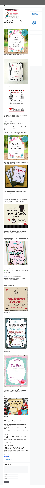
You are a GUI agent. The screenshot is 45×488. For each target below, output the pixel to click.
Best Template (38, 486)
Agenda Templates (34, 13)
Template (7, 458)
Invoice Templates (34, 22)
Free (5, 458)
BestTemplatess (7, 5)
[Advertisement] (36, 48)
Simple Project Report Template (8, 459)
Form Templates (34, 20)
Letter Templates (34, 23)
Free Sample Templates (16, 486)
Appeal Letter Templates (35, 16)
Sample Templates (21, 486)
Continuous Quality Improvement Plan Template (10, 460)
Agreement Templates (35, 14)
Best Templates (26, 486)
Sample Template (30, 486)
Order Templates (34, 24)
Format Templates (34, 21)
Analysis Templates (34, 15)
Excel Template (34, 486)
